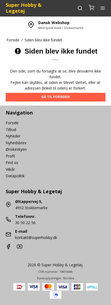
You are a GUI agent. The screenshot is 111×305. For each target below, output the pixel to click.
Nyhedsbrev (16, 142)
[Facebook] (8, 247)
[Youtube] (19, 247)
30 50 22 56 (25, 222)
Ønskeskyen (16, 149)
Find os (12, 162)
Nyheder (13, 136)
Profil (10, 156)
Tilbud (11, 129)
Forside (12, 122)
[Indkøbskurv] (91, 8)
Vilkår (10, 169)
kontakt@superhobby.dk (36, 237)
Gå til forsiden (55, 96)
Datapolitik (15, 175)
